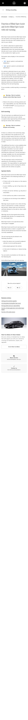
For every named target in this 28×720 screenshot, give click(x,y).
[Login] (25, 3)
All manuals (4, 16)
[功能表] (3, 3)
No (17, 287)
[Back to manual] (3, 10)
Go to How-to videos (14, 347)
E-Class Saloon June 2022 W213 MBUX (11, 16)
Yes (9, 287)
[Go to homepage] (14, 3)
